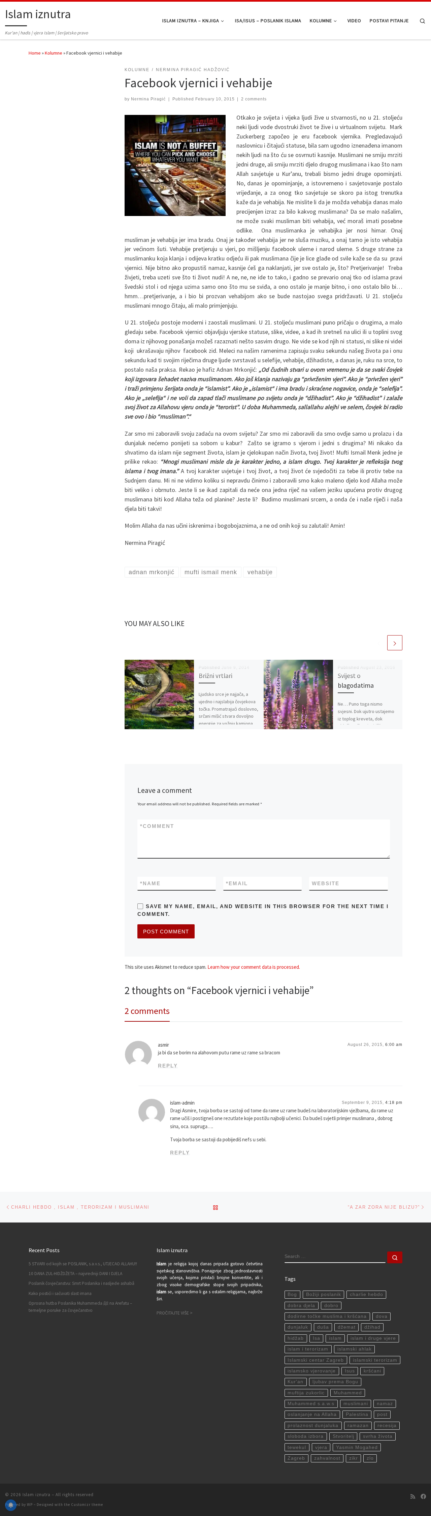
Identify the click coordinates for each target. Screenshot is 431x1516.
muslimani (355, 1403)
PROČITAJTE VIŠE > (175, 1313)
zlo (370, 1458)
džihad (372, 1327)
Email (237, 883)
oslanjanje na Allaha (312, 1414)
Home (35, 53)
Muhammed (348, 1392)
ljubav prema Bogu (335, 1381)
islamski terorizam (375, 1360)
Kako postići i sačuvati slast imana (60, 1293)
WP (30, 1504)
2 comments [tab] (147, 1010)
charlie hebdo (366, 1294)
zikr (353, 1458)
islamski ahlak (354, 1349)
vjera (321, 1447)
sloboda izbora (306, 1436)
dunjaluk (298, 1327)
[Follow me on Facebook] (423, 1496)
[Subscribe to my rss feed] (412, 1496)
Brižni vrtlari (215, 676)
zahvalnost (327, 1458)
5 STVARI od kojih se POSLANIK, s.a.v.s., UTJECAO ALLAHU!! (83, 1264)
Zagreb (296, 1458)
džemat (347, 1327)
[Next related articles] (394, 642)
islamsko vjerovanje (312, 1370)
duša (323, 1327)
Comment (157, 826)
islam (335, 1338)
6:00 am (393, 1044)
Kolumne (53, 53)
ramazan (358, 1425)
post (382, 1414)
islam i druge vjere (373, 1338)
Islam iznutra (37, 1494)
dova (382, 1316)
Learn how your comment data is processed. (253, 967)
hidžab (296, 1338)
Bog (292, 1294)
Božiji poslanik (323, 1294)
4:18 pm (393, 1102)
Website (325, 883)
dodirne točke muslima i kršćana (327, 1316)
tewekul (297, 1447)
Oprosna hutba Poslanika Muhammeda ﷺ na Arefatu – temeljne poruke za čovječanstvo (80, 1306)
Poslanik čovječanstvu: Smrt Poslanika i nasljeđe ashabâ (81, 1283)
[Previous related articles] (378, 642)
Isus (350, 1370)
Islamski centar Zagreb (316, 1360)
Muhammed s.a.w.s (311, 1403)
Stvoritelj (343, 1436)
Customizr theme (87, 1504)
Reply (168, 1066)
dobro (331, 1305)
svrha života (378, 1436)
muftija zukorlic (306, 1392)
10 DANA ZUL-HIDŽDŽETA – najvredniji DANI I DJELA (75, 1273)
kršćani (372, 1370)
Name (150, 883)
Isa (316, 1338)
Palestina (357, 1414)
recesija (387, 1425)
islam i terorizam (308, 1349)
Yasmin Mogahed (357, 1447)
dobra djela (301, 1305)
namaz (385, 1403)
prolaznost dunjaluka (313, 1425)
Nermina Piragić (148, 99)
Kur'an (295, 1381)
